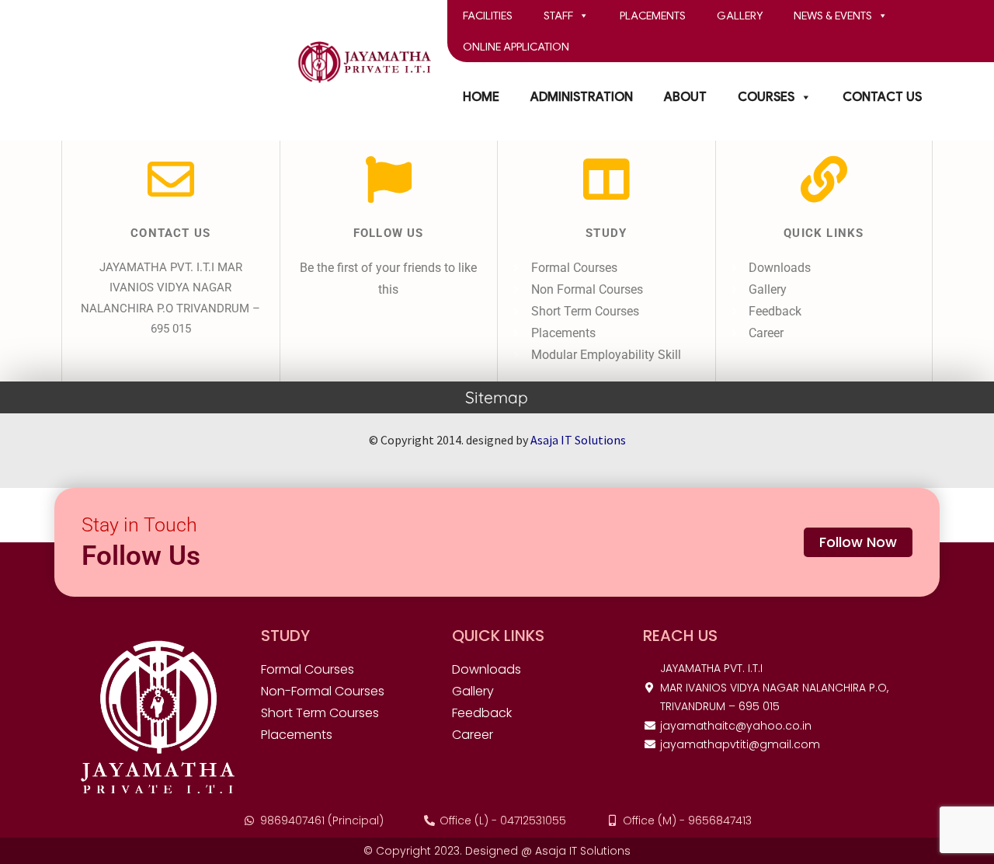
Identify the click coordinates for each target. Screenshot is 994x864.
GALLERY (740, 16)
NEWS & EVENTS (833, 16)
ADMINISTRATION (581, 97)
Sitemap (496, 397)
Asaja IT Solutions (578, 440)
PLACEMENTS (653, 16)
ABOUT (685, 97)
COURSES (766, 97)
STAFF (558, 16)
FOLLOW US (388, 233)
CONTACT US (882, 97)
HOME (481, 97)
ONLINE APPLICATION (516, 47)
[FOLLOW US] (388, 179)
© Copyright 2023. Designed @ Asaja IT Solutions (497, 851)
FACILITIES (488, 16)
